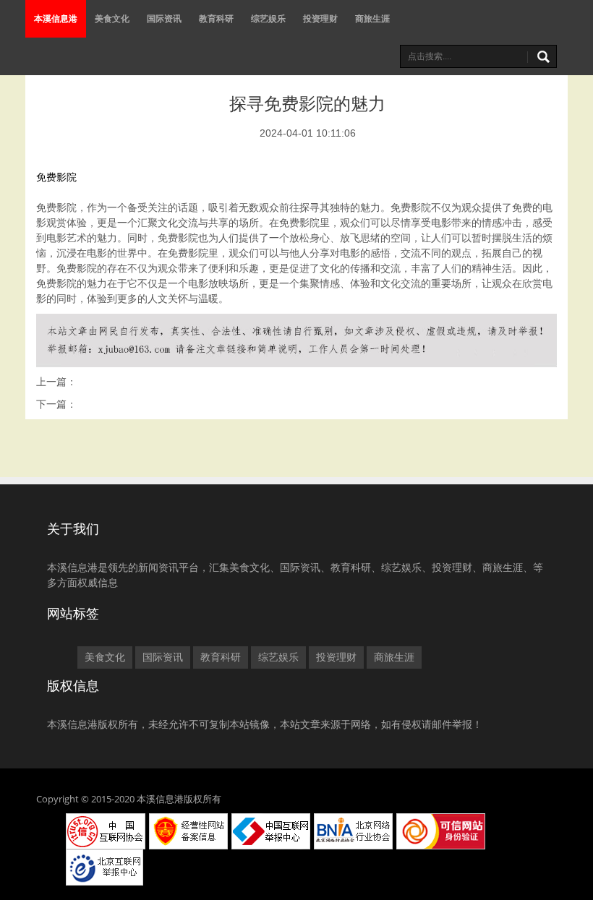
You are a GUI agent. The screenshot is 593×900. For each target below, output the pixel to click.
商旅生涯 (372, 18)
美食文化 (112, 18)
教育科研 (216, 18)
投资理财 (320, 18)
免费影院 (56, 177)
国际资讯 (164, 18)
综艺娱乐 (268, 18)
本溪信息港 (55, 18)
